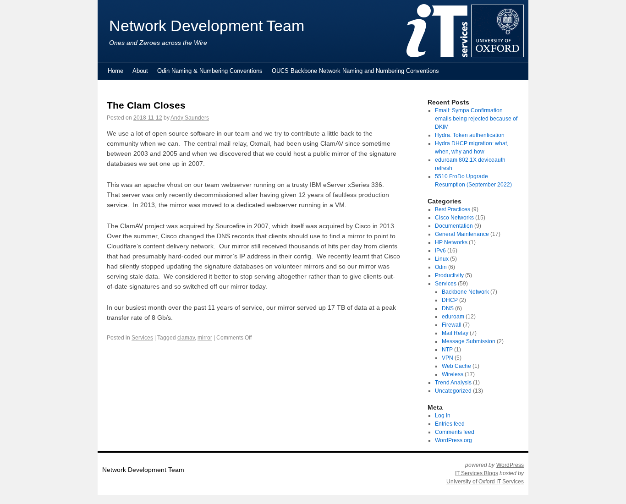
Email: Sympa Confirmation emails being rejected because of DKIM (476, 118)
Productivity (449, 275)
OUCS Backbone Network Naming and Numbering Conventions (355, 70)
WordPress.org (453, 440)
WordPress (510, 465)
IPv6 (440, 250)
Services (142, 337)
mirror (205, 337)
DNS (448, 308)
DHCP (450, 300)
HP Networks (451, 242)
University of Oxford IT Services (485, 481)
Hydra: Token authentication (470, 135)
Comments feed (454, 432)
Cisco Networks (454, 217)
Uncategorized (453, 391)
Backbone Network (465, 292)
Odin (441, 267)
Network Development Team (206, 25)
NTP (447, 349)
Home (115, 70)
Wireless (452, 374)
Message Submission (468, 341)
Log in (442, 415)
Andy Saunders (189, 118)
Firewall (451, 325)
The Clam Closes (146, 105)
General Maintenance (462, 234)
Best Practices (452, 209)
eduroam (453, 316)
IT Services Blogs (476, 473)
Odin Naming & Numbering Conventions (210, 70)
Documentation (454, 226)
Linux (442, 259)
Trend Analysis (453, 382)
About (140, 70)
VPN (447, 358)
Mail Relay (455, 333)
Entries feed (450, 424)
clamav (186, 337)
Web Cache (456, 366)
